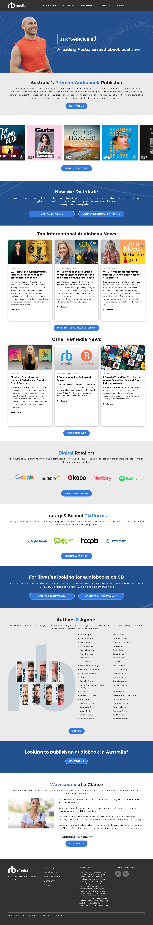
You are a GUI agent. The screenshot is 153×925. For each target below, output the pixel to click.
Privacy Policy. (46, 915)
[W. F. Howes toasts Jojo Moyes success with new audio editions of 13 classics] (123, 252)
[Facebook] (126, 874)
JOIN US (76, 731)
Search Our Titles (76, 168)
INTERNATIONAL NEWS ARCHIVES (76, 327)
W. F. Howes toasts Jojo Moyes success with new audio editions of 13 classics (122, 275)
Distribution (69, 5)
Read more (16, 310)
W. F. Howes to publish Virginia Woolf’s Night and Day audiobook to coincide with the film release (76, 275)
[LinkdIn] (118, 874)
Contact (120, 5)
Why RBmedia (87, 5)
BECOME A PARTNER (76, 556)
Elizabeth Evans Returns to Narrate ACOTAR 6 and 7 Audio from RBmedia (28, 380)
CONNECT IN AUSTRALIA (52, 596)
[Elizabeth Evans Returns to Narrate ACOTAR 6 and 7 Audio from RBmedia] (30, 357)
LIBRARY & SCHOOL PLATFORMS (101, 214)
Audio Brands (49, 5)
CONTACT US (76, 106)
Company (105, 5)
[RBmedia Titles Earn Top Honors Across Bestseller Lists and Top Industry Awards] (123, 357)
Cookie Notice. (60, 915)
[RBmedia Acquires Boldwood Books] (76, 357)
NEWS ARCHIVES (76, 433)
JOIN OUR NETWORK (76, 493)
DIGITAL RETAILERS (52, 214)
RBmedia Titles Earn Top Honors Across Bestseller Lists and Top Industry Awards (121, 380)
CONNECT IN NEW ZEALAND (101, 596)
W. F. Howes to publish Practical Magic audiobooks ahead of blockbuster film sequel (29, 275)
